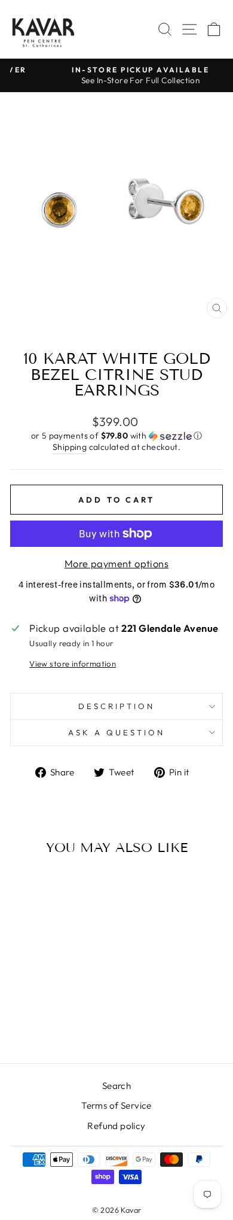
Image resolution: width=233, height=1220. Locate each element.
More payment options (116, 563)
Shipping (70, 447)
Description (116, 706)
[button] (116, 436)
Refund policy (116, 1125)
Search (116, 1085)
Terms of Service (116, 1105)
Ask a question (116, 732)
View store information (72, 663)
